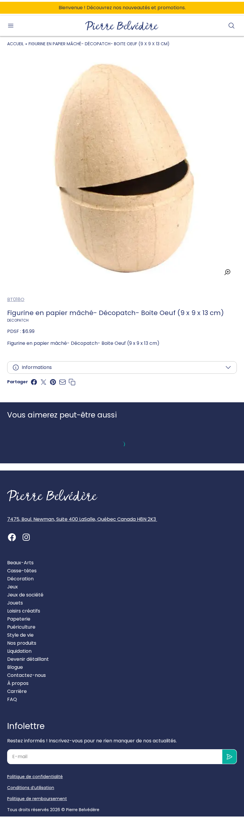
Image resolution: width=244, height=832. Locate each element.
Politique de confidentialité (35, 777)
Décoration (20, 578)
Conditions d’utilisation (30, 788)
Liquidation (19, 651)
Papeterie (18, 619)
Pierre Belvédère (82, 810)
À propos (18, 683)
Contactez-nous (26, 675)
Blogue (15, 667)
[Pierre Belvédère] (122, 25)
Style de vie (20, 635)
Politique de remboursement (37, 799)
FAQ (12, 699)
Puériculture (21, 627)
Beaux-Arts (20, 562)
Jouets (15, 602)
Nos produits (21, 643)
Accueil (15, 44)
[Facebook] (12, 537)
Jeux (12, 586)
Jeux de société (25, 594)
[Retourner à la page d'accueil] (52, 495)
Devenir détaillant (28, 659)
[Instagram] (26, 537)
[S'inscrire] (229, 756)
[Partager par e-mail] (62, 382)
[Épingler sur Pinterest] (53, 382)
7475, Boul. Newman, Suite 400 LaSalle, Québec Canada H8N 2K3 (82, 519)
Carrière (17, 691)
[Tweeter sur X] (43, 382)
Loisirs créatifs (23, 611)
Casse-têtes (22, 570)
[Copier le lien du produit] (72, 382)
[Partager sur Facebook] (33, 382)
